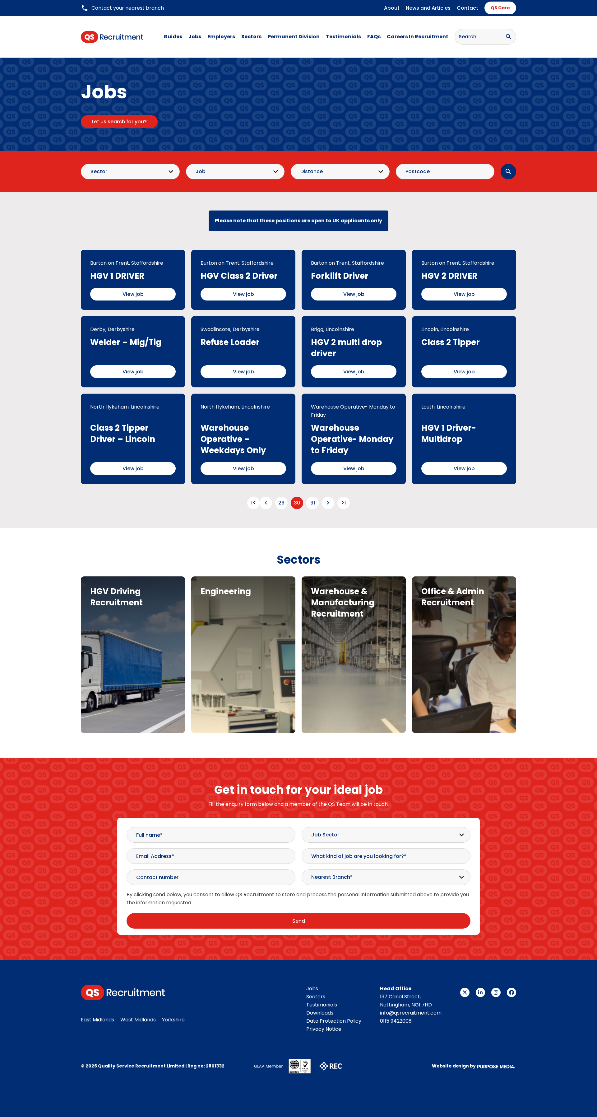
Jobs (194, 36)
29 (281, 502)
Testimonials (343, 36)
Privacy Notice (323, 1029)
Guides (173, 36)
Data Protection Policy (333, 1021)
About (392, 8)
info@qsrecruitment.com (411, 1012)
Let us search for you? (119, 121)
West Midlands (138, 1019)
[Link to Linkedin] (480, 992)
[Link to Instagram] (496, 992)
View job (133, 294)
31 (312, 502)
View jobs (133, 681)
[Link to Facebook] (511, 992)
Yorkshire (173, 1019)
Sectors (251, 36)
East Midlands (97, 1019)
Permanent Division (294, 36)
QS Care (500, 8)
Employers (221, 36)
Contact (467, 8)
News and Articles (428, 8)
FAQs (374, 36)
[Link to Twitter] (465, 992)
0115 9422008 (396, 1021)
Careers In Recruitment (417, 36)
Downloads (319, 1012)
